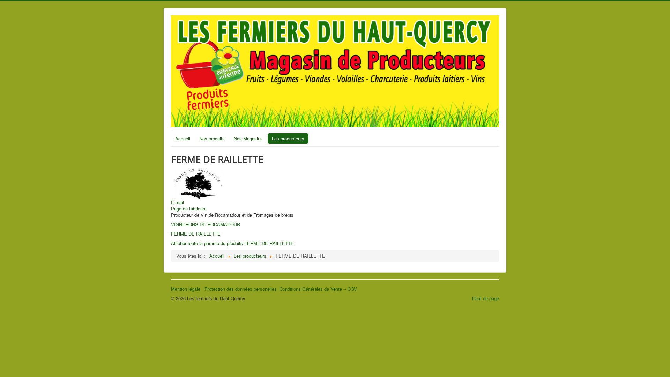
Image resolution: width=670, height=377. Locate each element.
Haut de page (485, 298)
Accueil (182, 138)
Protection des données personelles (242, 289)
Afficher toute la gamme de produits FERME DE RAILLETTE (232, 243)
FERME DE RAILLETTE (196, 233)
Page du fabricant (189, 208)
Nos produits (212, 138)
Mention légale (187, 289)
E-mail (177, 202)
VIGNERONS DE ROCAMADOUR (205, 224)
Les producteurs (288, 138)
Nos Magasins (248, 138)
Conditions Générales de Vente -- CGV (318, 289)
